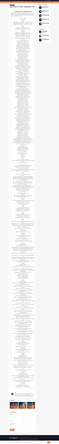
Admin (15, 392)
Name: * (10, 420)
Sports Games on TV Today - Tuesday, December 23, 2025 (31, 407)
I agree (49, 442)
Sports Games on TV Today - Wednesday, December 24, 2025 (22, 407)
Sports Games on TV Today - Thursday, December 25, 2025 (13, 407)
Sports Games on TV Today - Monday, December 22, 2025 (45, 19)
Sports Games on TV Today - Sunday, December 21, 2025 (45, 23)
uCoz (28, 437)
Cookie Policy (30, 442)
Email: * (23, 420)
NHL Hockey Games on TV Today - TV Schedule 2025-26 (45, 35)
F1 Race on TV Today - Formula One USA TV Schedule (45, 32)
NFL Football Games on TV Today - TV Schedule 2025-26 (45, 39)
